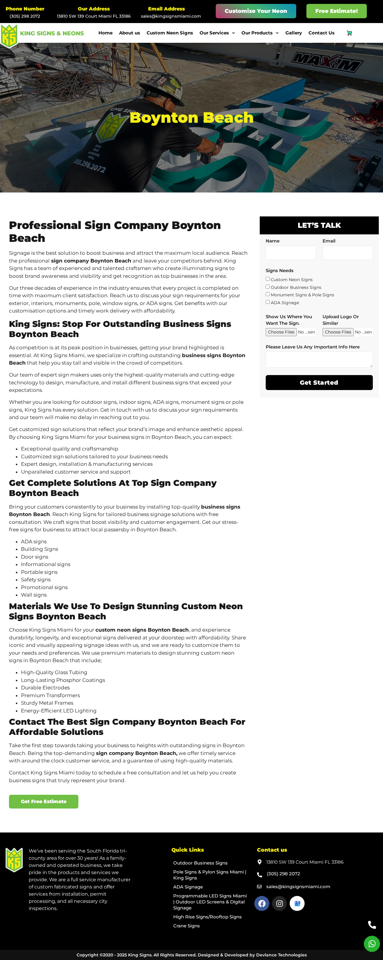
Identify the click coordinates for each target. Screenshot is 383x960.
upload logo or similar (341, 320)
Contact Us (321, 33)
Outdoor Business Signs (296, 287)
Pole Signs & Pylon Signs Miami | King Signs (209, 875)
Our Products (257, 33)
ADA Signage (285, 302)
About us (129, 33)
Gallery (293, 33)
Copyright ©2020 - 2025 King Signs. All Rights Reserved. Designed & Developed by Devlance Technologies (192, 955)
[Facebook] (261, 903)
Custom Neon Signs (170, 33)
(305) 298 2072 (25, 16)
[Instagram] (279, 903)
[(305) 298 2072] (259, 874)
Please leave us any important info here (313, 347)
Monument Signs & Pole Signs (302, 295)
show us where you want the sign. (289, 320)
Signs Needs (280, 270)
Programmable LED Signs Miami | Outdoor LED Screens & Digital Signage (210, 902)
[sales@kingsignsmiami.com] (259, 886)
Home (105, 33)
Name (272, 241)
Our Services (214, 33)
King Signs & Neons (52, 33)
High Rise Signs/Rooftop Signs (207, 917)
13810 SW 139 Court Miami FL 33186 (94, 16)
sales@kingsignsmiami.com (171, 16)
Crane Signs (186, 926)
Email (329, 241)
